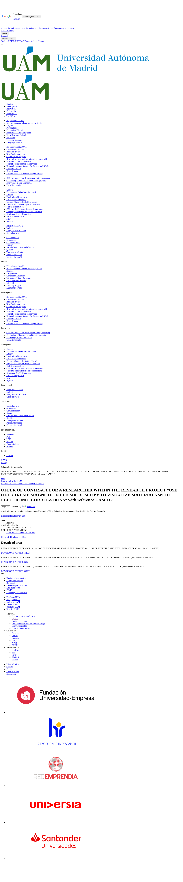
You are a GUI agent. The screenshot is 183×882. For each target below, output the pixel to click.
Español (4, 36)
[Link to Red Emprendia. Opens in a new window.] (55, 786)
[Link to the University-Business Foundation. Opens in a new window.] (55, 712)
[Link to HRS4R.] (55, 749)
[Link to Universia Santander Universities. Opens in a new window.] (55, 859)
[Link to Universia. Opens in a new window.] (55, 822)
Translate (31, 506)
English (5, 33)
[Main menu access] (2, 44)
